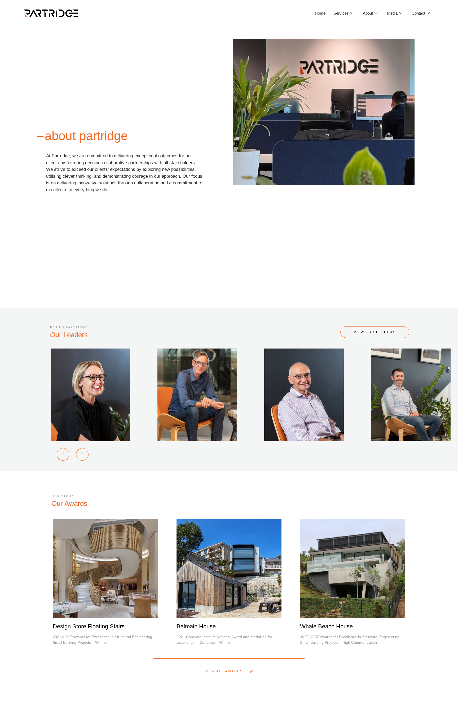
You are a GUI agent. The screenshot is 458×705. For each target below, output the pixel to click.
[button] (63, 454)
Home (320, 13)
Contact (418, 13)
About (368, 13)
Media (392, 13)
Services (341, 13)
